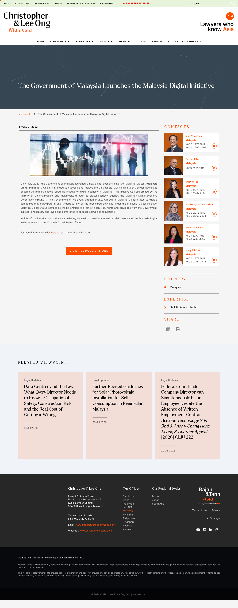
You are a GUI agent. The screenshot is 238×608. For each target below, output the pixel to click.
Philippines (129, 518)
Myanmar (128, 514)
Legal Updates (32, 380)
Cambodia (129, 496)
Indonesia (128, 503)
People (105, 41)
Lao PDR (128, 507)
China (126, 499)
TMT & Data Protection (184, 307)
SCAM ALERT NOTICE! (130, 3)
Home (41, 41)
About (7, 3)
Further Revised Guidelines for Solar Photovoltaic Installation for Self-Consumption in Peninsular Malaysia (118, 397)
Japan (155, 499)
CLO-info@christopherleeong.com (95, 524)
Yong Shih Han (193, 250)
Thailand (128, 525)
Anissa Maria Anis (195, 227)
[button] (168, 329)
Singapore (129, 521)
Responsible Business (79, 3)
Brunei (155, 496)
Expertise (83, 41)
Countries (40, 3)
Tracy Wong (192, 182)
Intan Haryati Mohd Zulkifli (199, 204)
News (123, 41)
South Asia (158, 503)
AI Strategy (213, 518)
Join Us (58, 3)
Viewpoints (58, 41)
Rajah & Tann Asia (188, 41)
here (53, 232)
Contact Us (22, 3)
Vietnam (127, 529)
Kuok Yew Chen (194, 136)
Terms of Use (199, 510)
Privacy (215, 510)
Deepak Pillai (192, 159)
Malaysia (175, 287)
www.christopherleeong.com (95, 530)
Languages (106, 3)
